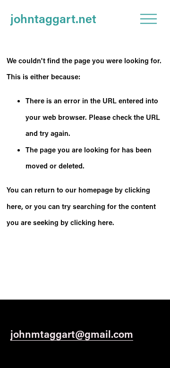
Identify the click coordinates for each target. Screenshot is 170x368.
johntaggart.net (53, 18)
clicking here (91, 222)
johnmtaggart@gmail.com (71, 334)
